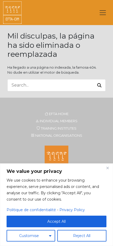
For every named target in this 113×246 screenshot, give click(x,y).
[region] (56, 204)
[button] (99, 85)
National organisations (58, 136)
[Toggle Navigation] (103, 13)
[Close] (107, 168)
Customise (29, 235)
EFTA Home (58, 114)
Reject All (81, 235)
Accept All (56, 221)
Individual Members (58, 121)
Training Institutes (58, 128)
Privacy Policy (72, 209)
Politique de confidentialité (31, 209)
